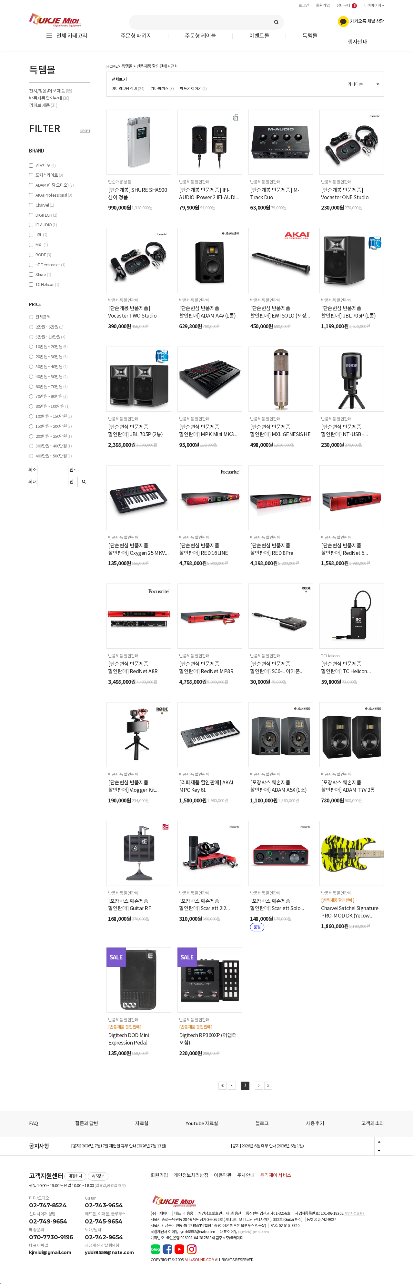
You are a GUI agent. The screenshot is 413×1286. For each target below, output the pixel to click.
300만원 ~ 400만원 (53, 446)
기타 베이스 (162, 89)
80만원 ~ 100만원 (52, 406)
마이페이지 (373, 6)
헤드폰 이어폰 (193, 89)
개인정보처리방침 (191, 1175)
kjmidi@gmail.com (50, 1252)
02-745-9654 (104, 1221)
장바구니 (346, 6)
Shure (43, 274)
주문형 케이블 (200, 36)
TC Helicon (47, 284)
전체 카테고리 (71, 36)
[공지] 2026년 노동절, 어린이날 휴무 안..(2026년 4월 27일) (278, 1146)
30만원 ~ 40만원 (51, 367)
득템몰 (309, 36)
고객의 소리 (372, 1123)
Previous (379, 1142)
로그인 (303, 6)
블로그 (262, 1123)
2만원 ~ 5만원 (49, 327)
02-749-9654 (48, 1221)
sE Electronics (50, 265)
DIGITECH (46, 215)
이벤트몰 (259, 36)
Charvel (44, 205)
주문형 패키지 (136, 36)
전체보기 (119, 79)
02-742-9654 (104, 1237)
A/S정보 (98, 1176)
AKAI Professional (53, 195)
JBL (41, 235)
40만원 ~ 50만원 (51, 377)
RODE (43, 255)
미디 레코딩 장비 (128, 89)
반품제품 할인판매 (49, 98)
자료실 (141, 1123)
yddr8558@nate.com (109, 1252)
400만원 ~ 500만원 (53, 456)
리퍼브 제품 (43, 105)
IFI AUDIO (46, 225)
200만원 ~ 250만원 (53, 436)
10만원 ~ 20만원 (51, 347)
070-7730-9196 (51, 1237)
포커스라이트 (49, 175)
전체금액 (42, 317)
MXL (41, 245)
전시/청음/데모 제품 (50, 91)
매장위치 (75, 1176)
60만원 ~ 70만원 (51, 387)
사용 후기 (315, 1123)
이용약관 (222, 1175)
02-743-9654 (104, 1205)
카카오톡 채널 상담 (366, 21)
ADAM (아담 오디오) (54, 185)
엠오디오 (45, 165)
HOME (111, 66)
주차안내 (246, 1175)
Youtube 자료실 (202, 1123)
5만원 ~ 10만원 (50, 337)
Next (379, 1150)
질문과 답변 (86, 1123)
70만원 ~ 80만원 (51, 396)
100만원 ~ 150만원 (53, 416)
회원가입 (322, 6)
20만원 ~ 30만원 (51, 357)
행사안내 (358, 42)
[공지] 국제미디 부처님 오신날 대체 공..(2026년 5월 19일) (117, 1146)
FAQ (33, 1123)
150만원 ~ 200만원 (53, 426)
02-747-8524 (48, 1205)
